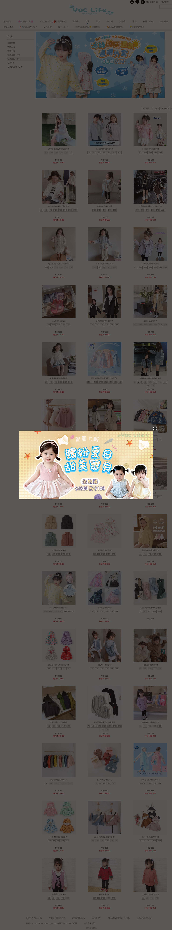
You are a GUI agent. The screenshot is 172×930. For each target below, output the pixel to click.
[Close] (154, 428)
